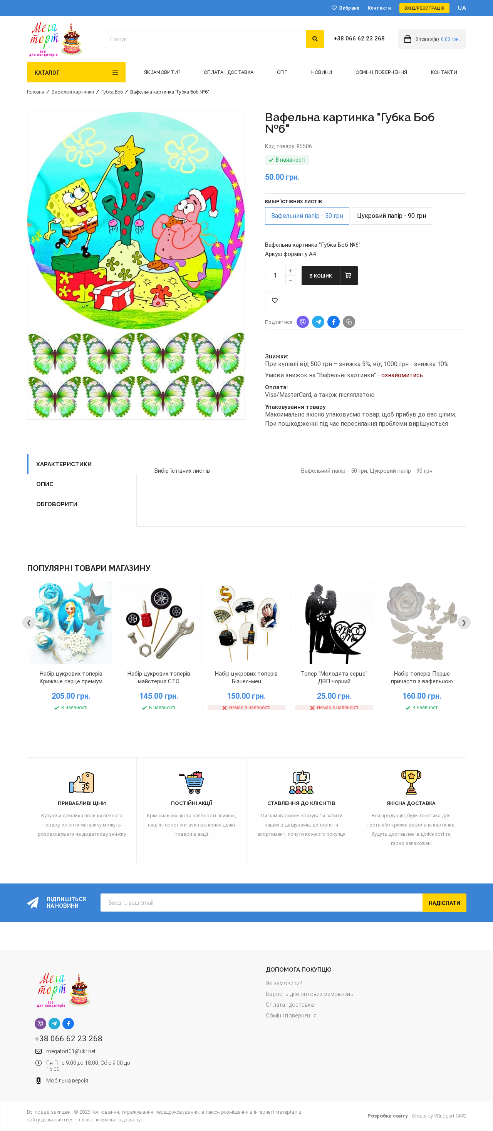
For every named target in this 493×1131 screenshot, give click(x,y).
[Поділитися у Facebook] (333, 322)
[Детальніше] (100, 670)
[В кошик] (42, 670)
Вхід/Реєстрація (424, 8)
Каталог (47, 73)
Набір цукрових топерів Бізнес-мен (246, 677)
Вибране (349, 8)
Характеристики (64, 464)
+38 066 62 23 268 (359, 38)
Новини (321, 72)
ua (462, 8)
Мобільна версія (67, 1080)
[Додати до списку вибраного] (71, 670)
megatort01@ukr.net (71, 1051)
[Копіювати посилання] (349, 322)
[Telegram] (54, 1023)
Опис (45, 484)
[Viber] (40, 1023)
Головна (35, 92)
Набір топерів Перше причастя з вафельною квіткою (422, 681)
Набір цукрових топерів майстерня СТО (158, 677)
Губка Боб (112, 92)
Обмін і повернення (381, 72)
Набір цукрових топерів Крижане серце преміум (70, 677)
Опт (282, 72)
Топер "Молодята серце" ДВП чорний (334, 677)
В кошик (320, 276)
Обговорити (56, 504)
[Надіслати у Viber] (303, 322)
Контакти (379, 8)
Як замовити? (162, 72)
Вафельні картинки (73, 92)
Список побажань (274, 300)
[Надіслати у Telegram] (318, 322)
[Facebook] (68, 1023)
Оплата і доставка (228, 72)
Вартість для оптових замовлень (310, 994)
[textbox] (206, 39)
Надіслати (444, 903)
